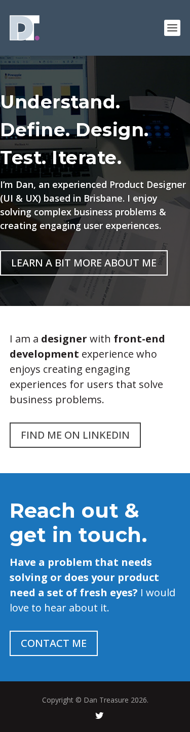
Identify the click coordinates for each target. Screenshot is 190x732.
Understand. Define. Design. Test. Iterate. (74, 130)
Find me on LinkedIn (75, 435)
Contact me (54, 643)
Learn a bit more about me (84, 262)
